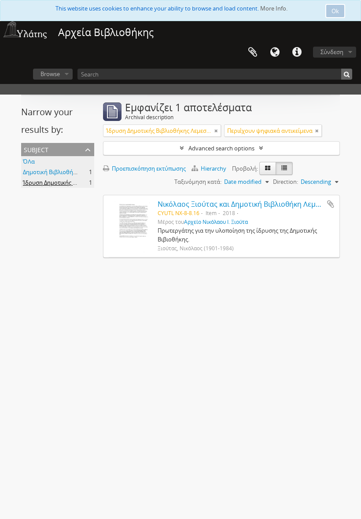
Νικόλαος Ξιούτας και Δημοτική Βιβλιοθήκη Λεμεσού (245, 204)
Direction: (285, 182)
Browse (50, 74)
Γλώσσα (275, 52)
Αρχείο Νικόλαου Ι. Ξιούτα (216, 221)
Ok (335, 11)
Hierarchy (213, 168)
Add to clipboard (330, 204)
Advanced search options (221, 148)
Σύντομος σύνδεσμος (297, 52)
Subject (36, 149)
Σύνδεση (331, 52)
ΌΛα (29, 161)
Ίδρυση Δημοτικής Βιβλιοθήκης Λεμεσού (76, 182)
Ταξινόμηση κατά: (197, 182)
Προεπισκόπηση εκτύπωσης (148, 168)
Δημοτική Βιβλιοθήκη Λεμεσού (63, 172)
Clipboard (253, 52)
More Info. (273, 8)
